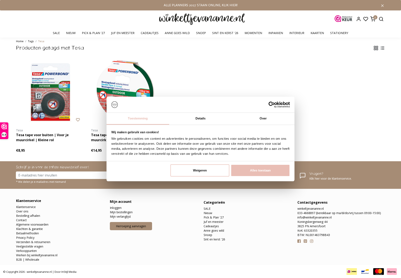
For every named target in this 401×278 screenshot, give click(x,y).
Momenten (253, 33)
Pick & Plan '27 (93, 33)
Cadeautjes (150, 33)
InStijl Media (68, 272)
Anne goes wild (177, 33)
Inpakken (275, 33)
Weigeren (200, 170)
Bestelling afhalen (28, 216)
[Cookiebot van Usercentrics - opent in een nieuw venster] (271, 105)
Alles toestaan (260, 170)
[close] (382, 5)
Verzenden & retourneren (33, 242)
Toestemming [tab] (138, 118)
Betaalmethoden (27, 233)
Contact (21, 220)
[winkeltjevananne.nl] (202, 19)
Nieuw (71, 33)
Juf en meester (123, 33)
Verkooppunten (26, 251)
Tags (31, 41)
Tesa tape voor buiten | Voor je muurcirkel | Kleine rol (42, 137)
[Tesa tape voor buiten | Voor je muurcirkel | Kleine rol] (50, 92)
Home (20, 41)
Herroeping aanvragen (131, 226)
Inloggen (116, 208)
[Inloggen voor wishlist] (78, 119)
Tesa (41, 41)
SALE (56, 33)
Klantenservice (26, 207)
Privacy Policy (25, 238)
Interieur (296, 33)
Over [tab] (263, 118)
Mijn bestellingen (121, 212)
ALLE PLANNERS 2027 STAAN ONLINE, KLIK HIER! (200, 5)
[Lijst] (382, 48)
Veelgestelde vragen (29, 246)
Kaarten (317, 33)
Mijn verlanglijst (120, 216)
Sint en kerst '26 (225, 33)
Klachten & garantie (29, 229)
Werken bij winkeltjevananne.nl (36, 255)
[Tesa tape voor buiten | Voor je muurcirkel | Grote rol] (125, 92)
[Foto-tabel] (376, 48)
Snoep (201, 33)
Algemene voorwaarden (32, 224)
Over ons (22, 211)
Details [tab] (200, 118)
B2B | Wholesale (27, 259)
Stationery (339, 33)
